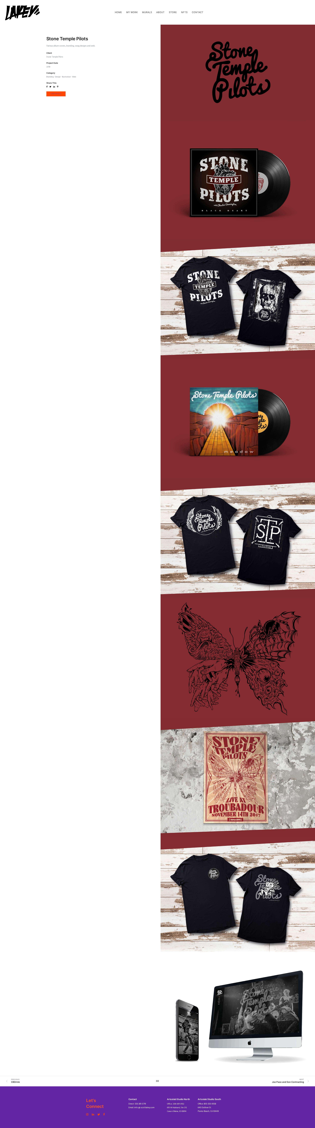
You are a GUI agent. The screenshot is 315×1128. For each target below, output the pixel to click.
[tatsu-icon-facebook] (104, 1114)
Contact (197, 12)
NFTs (184, 12)
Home (118, 12)
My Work (132, 12)
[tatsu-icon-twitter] (99, 1114)
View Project (56, 94)
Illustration (66, 76)
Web (74, 76)
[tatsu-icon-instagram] (88, 1114)
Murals (147, 12)
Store (173, 12)
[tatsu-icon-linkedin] (94, 1114)
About (160, 12)
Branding (50, 76)
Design (58, 76)
